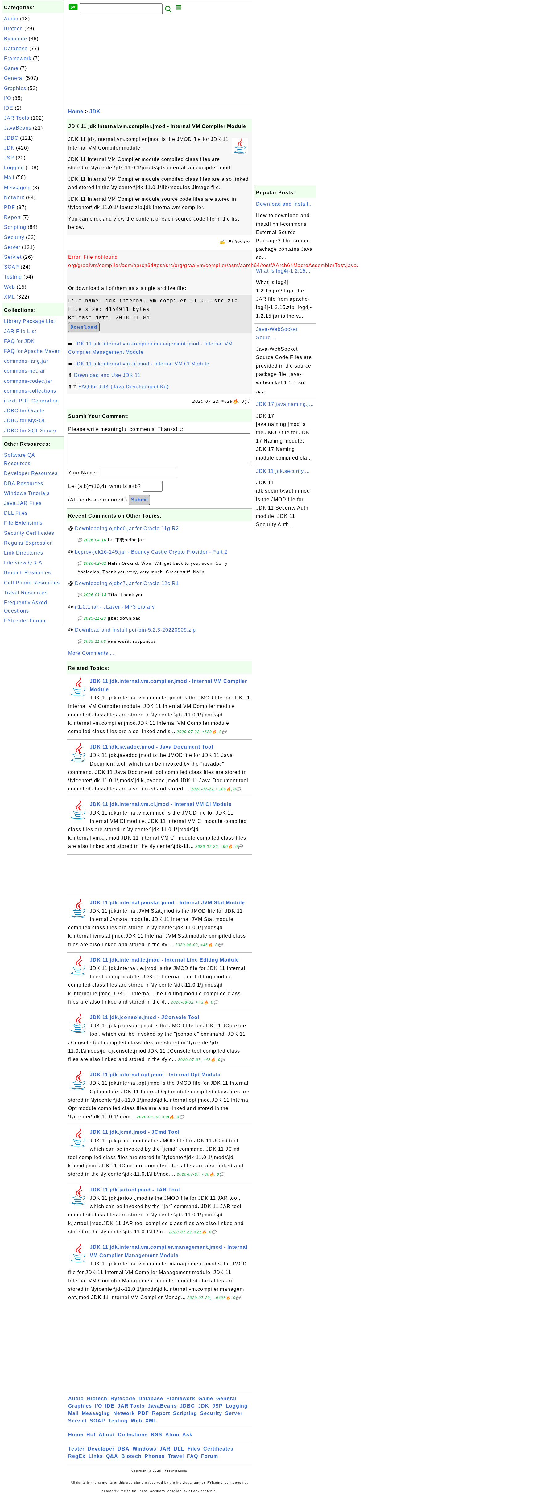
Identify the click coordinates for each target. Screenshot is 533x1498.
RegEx (76, 1456)
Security (14, 237)
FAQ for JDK (19, 341)
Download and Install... (284, 204)
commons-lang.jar (26, 361)
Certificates (218, 1448)
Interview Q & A (23, 562)
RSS (156, 1434)
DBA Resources (23, 483)
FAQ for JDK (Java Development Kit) (123, 386)
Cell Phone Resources (32, 582)
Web (9, 287)
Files (194, 1448)
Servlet (13, 257)
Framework (17, 58)
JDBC (11, 138)
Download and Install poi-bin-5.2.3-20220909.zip (135, 630)
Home (75, 111)
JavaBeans (17, 127)
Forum (209, 1456)
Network (14, 197)
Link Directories (23, 552)
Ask (187, 1434)
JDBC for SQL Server (30, 430)
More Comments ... (91, 653)
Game (11, 68)
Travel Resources (26, 592)
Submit (139, 499)
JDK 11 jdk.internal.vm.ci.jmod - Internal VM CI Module (141, 363)
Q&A (112, 1456)
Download (83, 327)
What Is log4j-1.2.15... (283, 271)
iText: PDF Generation (31, 400)
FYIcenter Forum (24, 620)
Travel (176, 1456)
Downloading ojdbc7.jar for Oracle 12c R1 (127, 583)
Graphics (15, 88)
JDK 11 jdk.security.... (283, 471)
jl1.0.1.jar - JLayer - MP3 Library (115, 606)
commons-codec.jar (28, 381)
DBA (124, 1448)
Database (16, 48)
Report (12, 217)
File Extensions (23, 523)
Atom (172, 1434)
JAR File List (20, 331)
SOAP (11, 267)
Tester (76, 1448)
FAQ (192, 1456)
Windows (144, 1448)
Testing (13, 276)
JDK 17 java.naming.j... (285, 404)
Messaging (17, 187)
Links (96, 1456)
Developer (101, 1448)
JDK (9, 148)
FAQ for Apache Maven (32, 351)
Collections (133, 1434)
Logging (14, 167)
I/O (7, 98)
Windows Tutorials (27, 493)
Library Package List (29, 321)
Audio (11, 18)
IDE (8, 108)
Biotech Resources (27, 572)
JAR (165, 1448)
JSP (9, 157)
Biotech (13, 28)
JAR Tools (16, 118)
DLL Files (16, 513)
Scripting (15, 227)
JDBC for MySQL (25, 420)
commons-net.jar (24, 370)
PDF (9, 207)
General (14, 78)
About (107, 1434)
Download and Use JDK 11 (107, 375)
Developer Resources (31, 473)
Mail (9, 177)
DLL (179, 1448)
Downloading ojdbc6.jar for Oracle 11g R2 (127, 528)
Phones (155, 1456)
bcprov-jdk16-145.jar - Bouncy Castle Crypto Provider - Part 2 (151, 552)
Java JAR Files (23, 503)
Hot (91, 1434)
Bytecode (15, 38)
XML (9, 296)
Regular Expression (28, 543)
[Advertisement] (33, 719)
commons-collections (30, 391)
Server (12, 247)
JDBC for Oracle (24, 410)
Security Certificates (29, 533)
